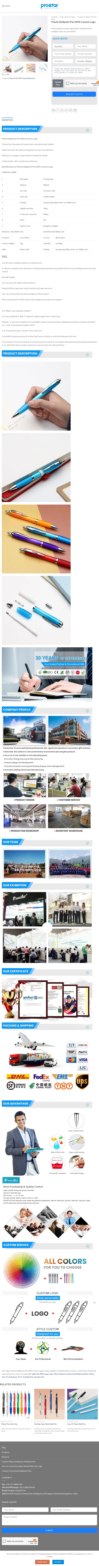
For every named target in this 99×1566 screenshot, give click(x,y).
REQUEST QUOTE (74, 94)
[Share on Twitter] (62, 110)
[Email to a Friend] (67, 110)
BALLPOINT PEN (15, 78)
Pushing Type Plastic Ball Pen (45, 1424)
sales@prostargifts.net (16, 1490)
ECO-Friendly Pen (25, 1377)
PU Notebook (12, 1377)
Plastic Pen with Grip (9, 1424)
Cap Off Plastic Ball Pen (76, 1424)
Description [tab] (7, 120)
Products (5, 1452)
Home (54, 17)
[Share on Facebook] (58, 110)
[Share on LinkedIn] (75, 110)
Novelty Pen (39, 1377)
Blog (4, 1447)
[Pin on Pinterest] (71, 110)
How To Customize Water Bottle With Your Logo (22, 1466)
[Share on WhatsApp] (54, 110)
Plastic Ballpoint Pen (28, 78)
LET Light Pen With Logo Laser (40, 1374)
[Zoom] (5, 58)
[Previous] (6, 38)
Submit (49, 1530)
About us (5, 1457)
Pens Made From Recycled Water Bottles (71, 1374)
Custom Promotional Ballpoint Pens (16, 1471)
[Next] (44, 38)
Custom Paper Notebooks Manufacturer (19, 1461)
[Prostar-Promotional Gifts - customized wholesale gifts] (49, 6)
